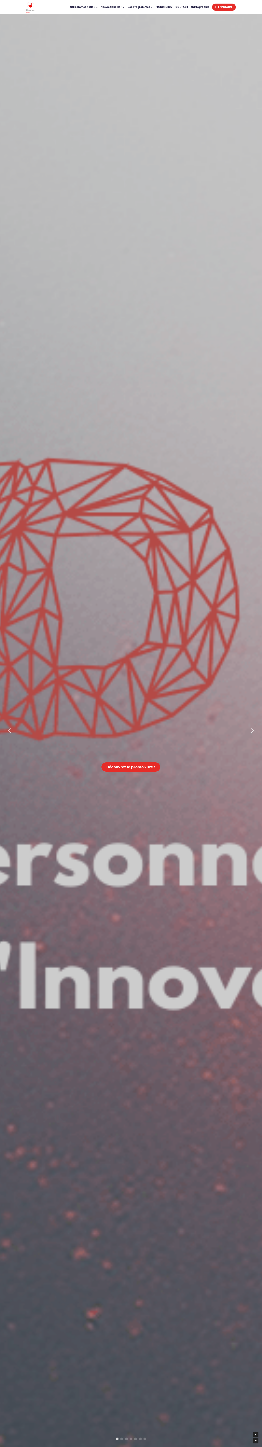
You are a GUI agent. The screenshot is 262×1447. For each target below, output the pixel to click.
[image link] (30, 6)
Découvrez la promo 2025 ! (130, 767)
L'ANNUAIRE (224, 7)
